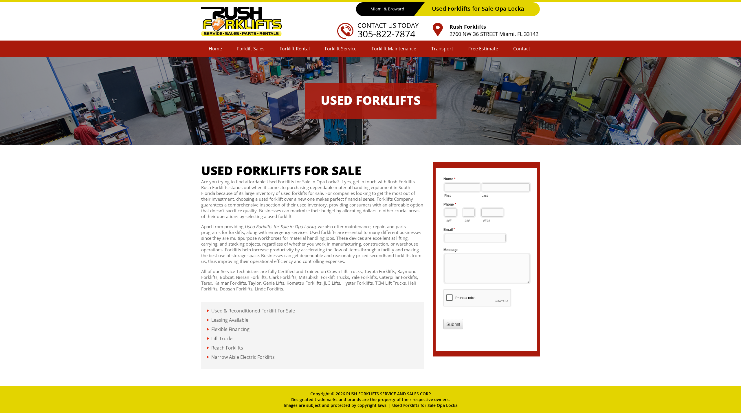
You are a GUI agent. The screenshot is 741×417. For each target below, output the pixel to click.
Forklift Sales (251, 48)
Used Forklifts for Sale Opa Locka (425, 405)
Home (215, 48)
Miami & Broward (387, 9)
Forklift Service (341, 48)
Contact (521, 48)
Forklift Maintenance (394, 48)
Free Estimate (483, 48)
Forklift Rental (295, 48)
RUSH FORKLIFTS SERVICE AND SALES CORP (388, 393)
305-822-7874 (386, 34)
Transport (442, 48)
